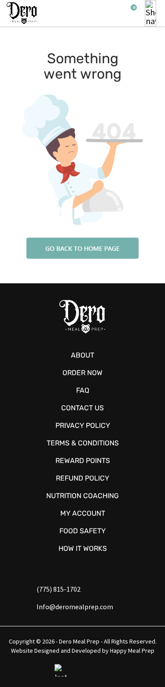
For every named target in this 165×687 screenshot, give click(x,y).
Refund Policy (82, 478)
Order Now (82, 373)
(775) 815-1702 (59, 589)
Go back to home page (82, 248)
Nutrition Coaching (82, 496)
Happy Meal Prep (132, 650)
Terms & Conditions (83, 443)
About (82, 355)
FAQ (82, 390)
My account (82, 513)
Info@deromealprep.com (75, 606)
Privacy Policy (82, 425)
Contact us (82, 408)
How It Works (83, 548)
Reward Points (82, 460)
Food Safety (82, 531)
